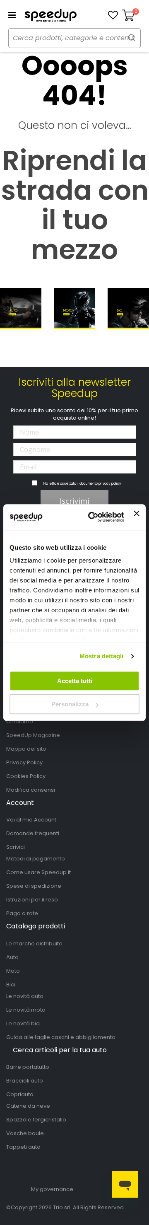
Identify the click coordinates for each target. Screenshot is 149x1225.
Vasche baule (25, 1133)
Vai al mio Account (31, 820)
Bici (10, 984)
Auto (12, 957)
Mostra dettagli (101, 656)
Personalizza (70, 704)
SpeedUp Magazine (33, 735)
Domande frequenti (32, 833)
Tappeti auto (23, 1147)
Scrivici (15, 847)
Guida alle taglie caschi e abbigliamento (60, 1037)
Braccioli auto (24, 1081)
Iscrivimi (74, 501)
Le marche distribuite (34, 943)
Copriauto (20, 1094)
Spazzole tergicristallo (36, 1120)
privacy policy (110, 483)
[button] (113, 15)
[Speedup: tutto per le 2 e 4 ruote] (50, 15)
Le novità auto (24, 996)
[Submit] (132, 37)
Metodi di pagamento (35, 859)
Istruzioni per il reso (32, 900)
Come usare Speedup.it (38, 872)
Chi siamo (19, 721)
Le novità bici (23, 1023)
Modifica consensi (30, 790)
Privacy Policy (24, 762)
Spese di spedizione (33, 886)
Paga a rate (22, 913)
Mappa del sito (26, 749)
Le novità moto (26, 1010)
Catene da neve (28, 1106)
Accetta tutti (74, 680)
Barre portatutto (27, 1067)
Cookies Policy (26, 776)
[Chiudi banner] (136, 517)
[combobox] (74, 38)
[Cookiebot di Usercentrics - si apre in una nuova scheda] (92, 517)
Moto (13, 971)
